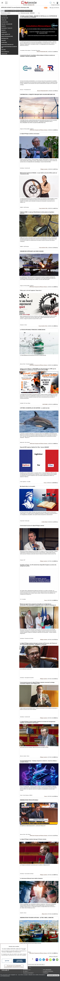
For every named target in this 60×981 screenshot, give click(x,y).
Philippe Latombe (44, 169)
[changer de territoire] (51, 3)
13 (37, 964)
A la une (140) (4, 15)
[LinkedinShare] (43, 959)
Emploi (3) (3, 26)
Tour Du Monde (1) (5, 51)
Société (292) (4, 42)
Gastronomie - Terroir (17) (6, 28)
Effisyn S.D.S (44, 913)
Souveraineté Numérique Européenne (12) (9, 47)
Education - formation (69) (6, 24)
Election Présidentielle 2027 (42, 51)
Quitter (7, 960)
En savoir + (25, 971)
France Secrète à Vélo (43, 208)
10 (32, 964)
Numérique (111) (4, 38)
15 (40, 964)
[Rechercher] (54, 3)
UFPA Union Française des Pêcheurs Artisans (38, 286)
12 (35, 964)
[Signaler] (33, 959)
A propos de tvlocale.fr (28, 972)
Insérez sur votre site (53, 956)
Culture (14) (3, 19)
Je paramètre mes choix (53, 975)
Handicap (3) (4, 32)
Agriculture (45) (4, 17)
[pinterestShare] (47, 959)
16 (42, 964)
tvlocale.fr (5, 970)
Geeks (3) (3, 30)
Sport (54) (3, 49)
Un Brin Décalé (44, 521)
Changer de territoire (55, 4)
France (45, 482)
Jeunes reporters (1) (5, 34)
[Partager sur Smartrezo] (36, 959)
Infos (47, 969)
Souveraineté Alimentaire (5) (7, 44)
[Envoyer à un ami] (57, 959)
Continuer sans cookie (19, 961)
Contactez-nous (26, 969)
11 (33, 964)
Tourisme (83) (4, 53)
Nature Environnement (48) (7, 36)
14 (39, 964)
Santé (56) (3, 40)
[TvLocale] (28, 2)
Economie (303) (4, 22)
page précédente (55, 7)
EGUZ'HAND (45, 404)
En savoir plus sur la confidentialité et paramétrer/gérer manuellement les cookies (14, 966)
